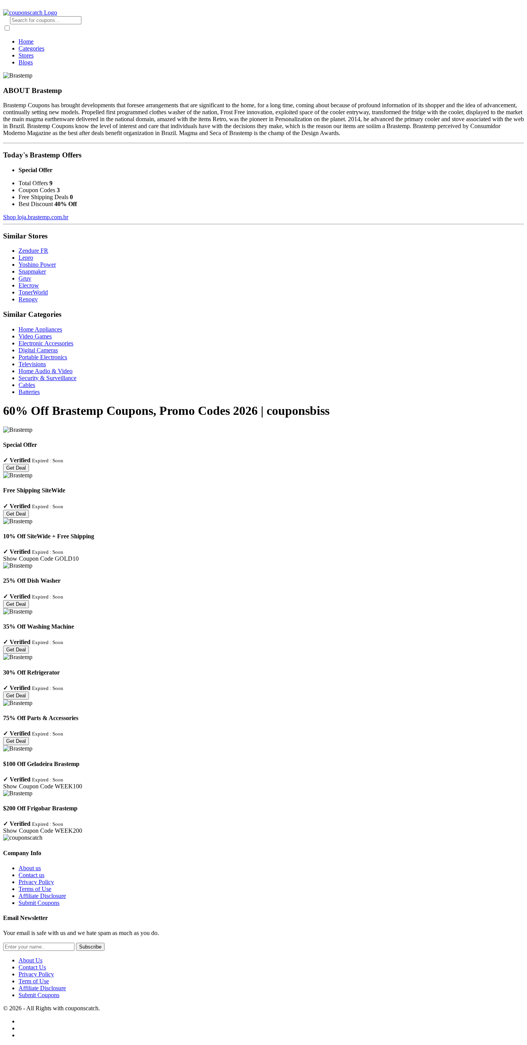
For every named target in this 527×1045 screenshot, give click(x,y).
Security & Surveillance (47, 378)
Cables (27, 385)
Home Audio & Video (46, 371)
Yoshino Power (37, 264)
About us (30, 868)
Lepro (26, 257)
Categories (31, 48)
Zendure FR (33, 250)
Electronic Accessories (46, 343)
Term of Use (34, 981)
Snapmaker (32, 271)
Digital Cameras (38, 350)
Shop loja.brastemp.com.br (35, 217)
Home (26, 41)
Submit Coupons (39, 903)
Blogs (26, 62)
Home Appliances (40, 329)
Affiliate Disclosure (42, 896)
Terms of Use (35, 889)
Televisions (32, 364)
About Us (30, 960)
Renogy (28, 299)
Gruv (25, 278)
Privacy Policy (36, 882)
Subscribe (90, 947)
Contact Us (32, 967)
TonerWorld (33, 292)
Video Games (35, 336)
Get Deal (16, 468)
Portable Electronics (43, 357)
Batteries (29, 392)
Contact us (31, 875)
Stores (26, 55)
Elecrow (29, 285)
